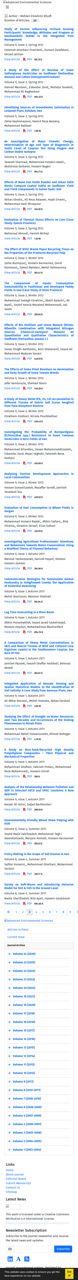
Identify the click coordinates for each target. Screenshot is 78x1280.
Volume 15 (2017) (24, 1030)
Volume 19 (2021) (24, 996)
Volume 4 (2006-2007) (27, 1124)
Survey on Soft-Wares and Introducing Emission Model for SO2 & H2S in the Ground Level (39, 886)
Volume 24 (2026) (24, 954)
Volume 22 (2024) (24, 971)
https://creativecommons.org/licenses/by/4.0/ (38, 1223)
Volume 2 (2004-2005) (27, 1141)
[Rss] (26, 1260)
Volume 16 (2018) (24, 1022)
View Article (12, 59)
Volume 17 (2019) (24, 1013)
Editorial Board (16, 1179)
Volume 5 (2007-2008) (27, 1116)
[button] (42, 1276)
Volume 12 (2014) (24, 1056)
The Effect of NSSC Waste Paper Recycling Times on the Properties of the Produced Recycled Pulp (39, 250)
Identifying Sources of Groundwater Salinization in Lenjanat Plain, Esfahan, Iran (39, 109)
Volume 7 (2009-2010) (27, 1098)
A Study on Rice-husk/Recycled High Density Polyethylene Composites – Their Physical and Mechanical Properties (39, 753)
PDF (34, 59)
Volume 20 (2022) (24, 988)
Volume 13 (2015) (24, 1047)
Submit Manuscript (18, 1183)
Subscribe (63, 1249)
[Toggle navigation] (38, 7)
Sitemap (11, 1192)
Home (10, 1170)
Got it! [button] (69, 1274)
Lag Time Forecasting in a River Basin (29, 612)
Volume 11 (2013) (23, 1064)
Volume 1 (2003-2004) (27, 1150)
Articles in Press (17, 929)
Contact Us (13, 1187)
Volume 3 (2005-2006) (27, 1133)
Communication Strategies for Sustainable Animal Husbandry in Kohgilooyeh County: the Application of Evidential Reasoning (39, 582)
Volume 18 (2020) (24, 1005)
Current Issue (16, 937)
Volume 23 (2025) (24, 962)
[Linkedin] (10, 1260)
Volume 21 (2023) (24, 979)
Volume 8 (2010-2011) (26, 1090)
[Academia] (18, 1260)
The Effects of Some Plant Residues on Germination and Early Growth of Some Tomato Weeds (39, 371)
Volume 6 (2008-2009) (27, 1107)
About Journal (15, 1174)
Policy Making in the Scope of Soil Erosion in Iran (36, 854)
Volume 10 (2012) (24, 1073)
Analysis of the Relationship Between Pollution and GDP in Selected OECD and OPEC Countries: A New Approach (39, 790)
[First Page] (8, 912)
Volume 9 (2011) (23, 1081)
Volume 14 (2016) (24, 1039)
